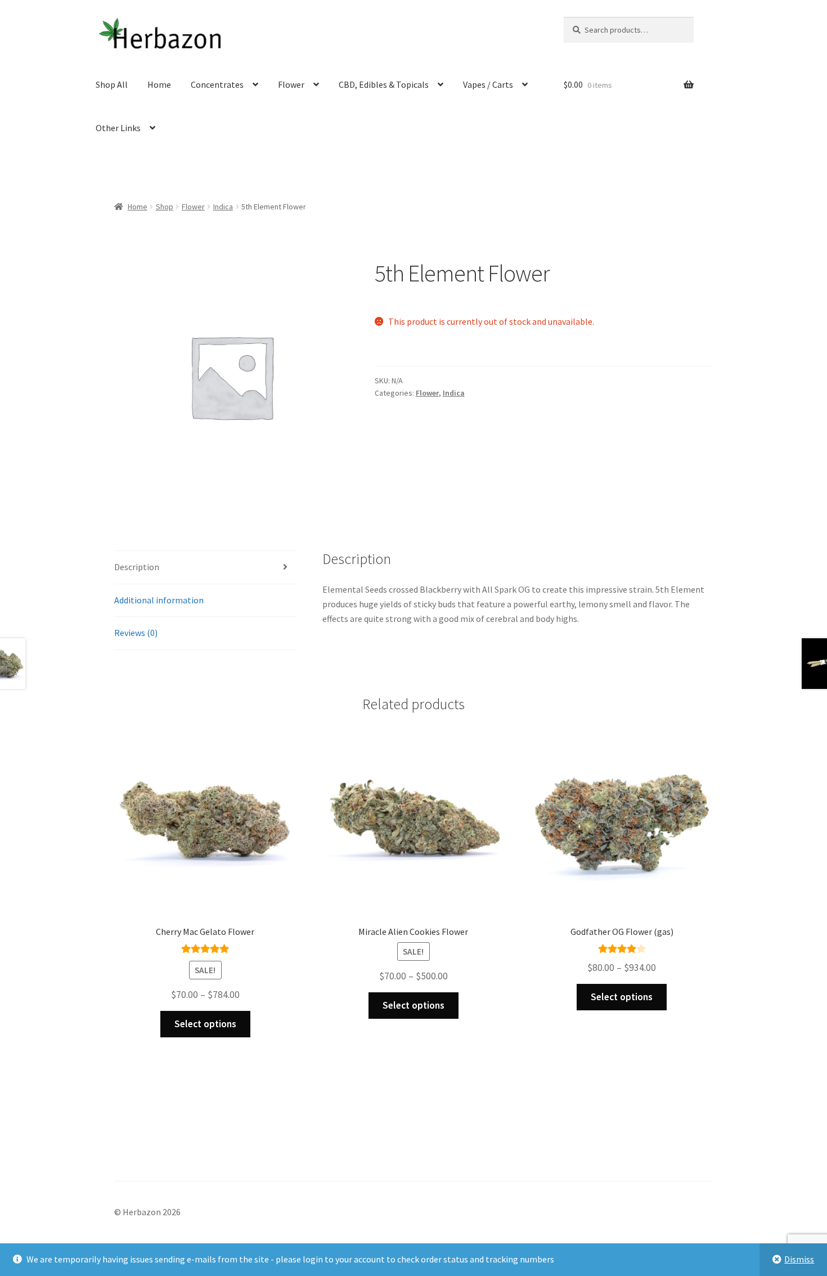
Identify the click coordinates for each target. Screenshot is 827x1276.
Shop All (112, 84)
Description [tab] (136, 566)
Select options (205, 1024)
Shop (164, 207)
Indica (223, 207)
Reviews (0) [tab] (136, 632)
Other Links (118, 127)
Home (159, 84)
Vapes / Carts (488, 84)
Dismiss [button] (799, 1259)
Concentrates (217, 84)
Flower (291, 84)
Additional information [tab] (159, 600)
